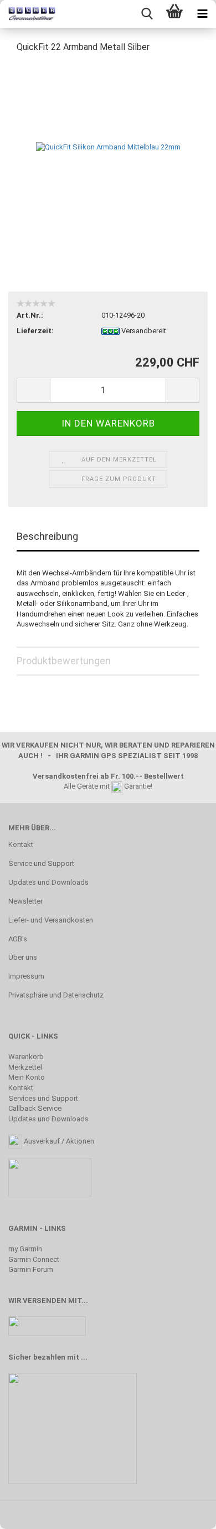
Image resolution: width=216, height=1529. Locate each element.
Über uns (22, 957)
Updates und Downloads (48, 882)
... (84, 1357)
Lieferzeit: (35, 331)
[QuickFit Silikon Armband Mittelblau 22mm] (108, 146)
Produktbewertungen (64, 660)
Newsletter (25, 901)
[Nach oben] (185, 1512)
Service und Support (41, 863)
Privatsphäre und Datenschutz (56, 995)
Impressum (26, 976)
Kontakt (20, 844)
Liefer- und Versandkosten (50, 920)
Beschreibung (47, 536)
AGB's (17, 939)
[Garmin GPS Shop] (27, 14)
